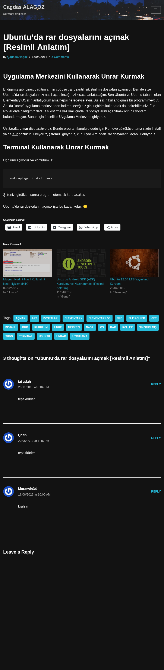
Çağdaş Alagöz (17, 56)
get (154, 318)
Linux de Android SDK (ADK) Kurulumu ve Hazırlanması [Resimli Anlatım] (80, 284)
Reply (156, 384)
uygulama (79, 336)
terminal (25, 336)
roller (127, 327)
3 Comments (60, 56)
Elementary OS (99, 318)
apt (34, 318)
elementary (73, 318)
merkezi (74, 327)
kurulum (41, 327)
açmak (20, 318)
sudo (9, 336)
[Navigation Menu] (156, 9)
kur (25, 327)
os (102, 327)
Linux (58, 327)
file (119, 318)
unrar (61, 336)
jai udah (24, 381)
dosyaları (50, 318)
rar (113, 327)
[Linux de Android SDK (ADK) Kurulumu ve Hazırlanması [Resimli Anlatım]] (81, 263)
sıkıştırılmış (148, 327)
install (10, 327)
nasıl (90, 327)
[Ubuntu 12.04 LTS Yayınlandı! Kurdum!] (134, 263)
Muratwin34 (27, 489)
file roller (137, 318)
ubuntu (44, 336)
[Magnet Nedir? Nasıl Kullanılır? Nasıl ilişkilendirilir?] (27, 263)
